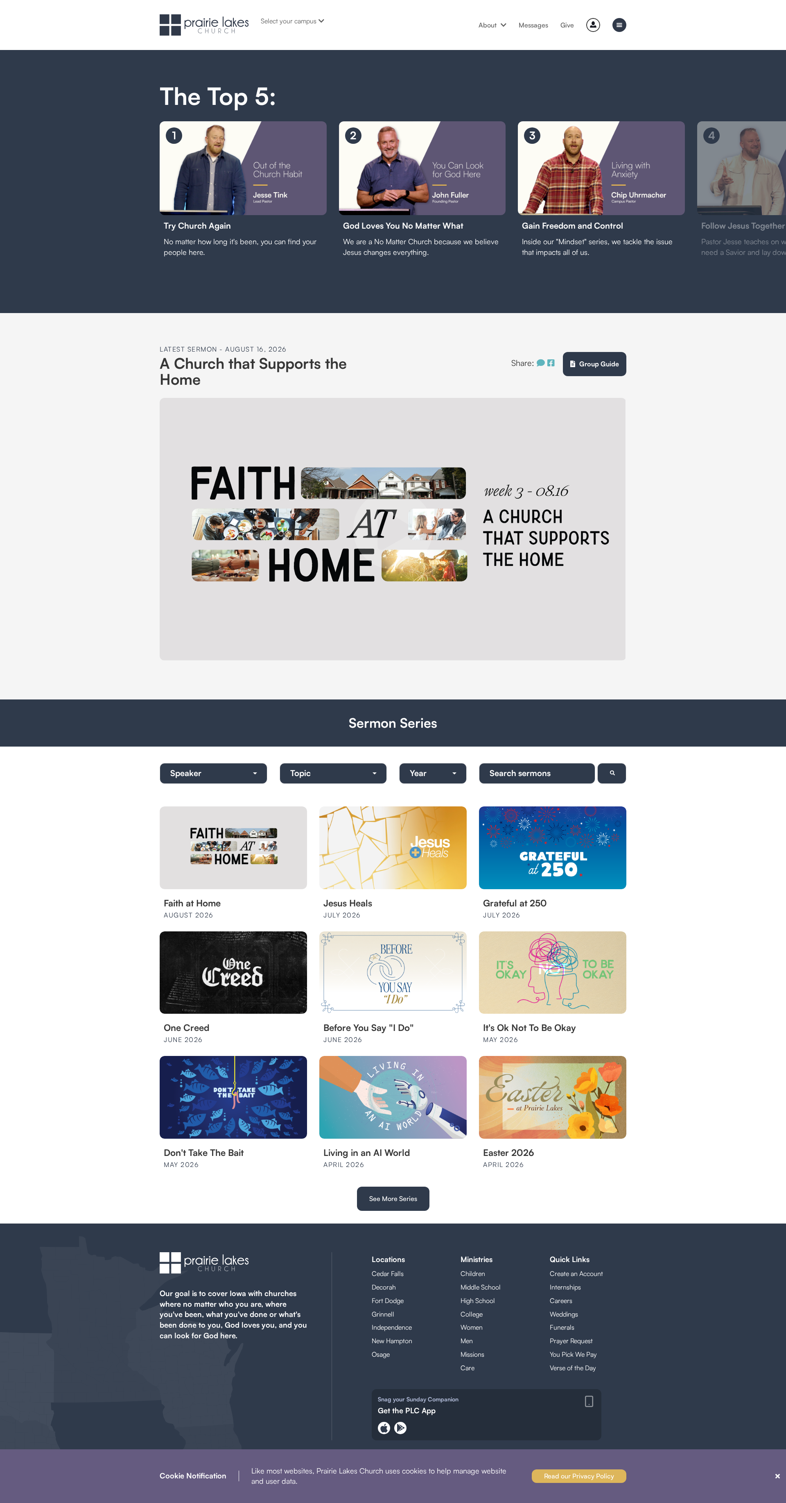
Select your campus (288, 21)
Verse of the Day (573, 1368)
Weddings (564, 1314)
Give (567, 25)
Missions (472, 1354)
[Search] (611, 773)
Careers (561, 1300)
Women (472, 1327)
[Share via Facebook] (551, 363)
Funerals (562, 1327)
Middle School (481, 1287)
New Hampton (392, 1341)
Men (467, 1341)
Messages (533, 25)
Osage (381, 1354)
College (472, 1314)
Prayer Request (571, 1341)
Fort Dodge (388, 1300)
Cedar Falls (388, 1273)
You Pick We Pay (573, 1354)
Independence (392, 1327)
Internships (565, 1287)
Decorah (384, 1287)
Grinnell (383, 1314)
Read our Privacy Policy (579, 1476)
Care (467, 1368)
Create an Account (576, 1273)
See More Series (393, 1198)
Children (473, 1273)
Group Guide (599, 364)
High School (478, 1300)
